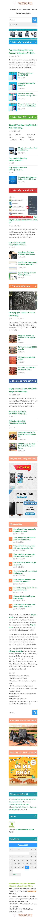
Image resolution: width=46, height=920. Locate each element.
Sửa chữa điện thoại (22, 117)
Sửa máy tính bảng (21, 42)
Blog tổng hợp (19, 381)
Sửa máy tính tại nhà (22, 190)
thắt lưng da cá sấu (16, 651)
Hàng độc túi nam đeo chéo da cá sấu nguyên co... (26, 338)
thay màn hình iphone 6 (19, 807)
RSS (35, 42)
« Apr (15, 874)
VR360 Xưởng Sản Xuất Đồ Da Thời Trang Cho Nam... (26, 446)
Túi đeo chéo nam (21, 286)
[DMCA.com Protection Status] (12, 827)
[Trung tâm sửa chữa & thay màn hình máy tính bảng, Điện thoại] (23, 3)
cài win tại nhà (17, 802)
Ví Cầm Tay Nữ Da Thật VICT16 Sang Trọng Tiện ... (17, 423)
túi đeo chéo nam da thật (25, 829)
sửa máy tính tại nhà (21, 799)
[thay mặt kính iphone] (23, 488)
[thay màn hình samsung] (23, 517)
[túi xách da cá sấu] (23, 746)
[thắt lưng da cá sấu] (23, 785)
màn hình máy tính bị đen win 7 (20, 217)
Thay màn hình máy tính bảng (19, 804)
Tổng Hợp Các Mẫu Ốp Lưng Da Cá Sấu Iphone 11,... (27, 434)
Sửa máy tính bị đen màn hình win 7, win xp (23, 220)
